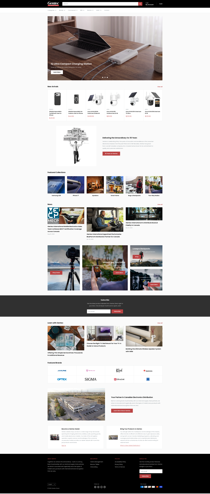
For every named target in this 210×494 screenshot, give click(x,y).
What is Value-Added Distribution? (130, 445)
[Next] (162, 105)
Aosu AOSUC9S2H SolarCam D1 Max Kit (94, 112)
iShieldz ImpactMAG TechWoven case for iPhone (55, 113)
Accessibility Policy (120, 462)
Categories (51, 10)
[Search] (140, 4)
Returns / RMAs (94, 464)
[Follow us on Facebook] (95, 487)
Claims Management (96, 462)
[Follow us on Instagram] (98, 487)
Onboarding (93, 467)
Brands (61, 10)
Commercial (72, 10)
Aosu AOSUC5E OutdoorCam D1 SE (112, 112)
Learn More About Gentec (122, 411)
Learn (98, 10)
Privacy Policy (119, 464)
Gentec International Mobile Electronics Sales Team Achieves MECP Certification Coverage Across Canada (65, 228)
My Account (150, 5)
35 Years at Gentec (111, 153)
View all (160, 87)
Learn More (56, 72)
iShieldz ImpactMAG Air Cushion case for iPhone (75, 112)
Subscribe (117, 311)
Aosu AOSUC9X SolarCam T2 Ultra (133, 112)
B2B (81, 10)
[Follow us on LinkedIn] (104, 487)
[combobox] (100, 4)
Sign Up (64, 445)
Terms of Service (120, 467)
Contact (106, 10)
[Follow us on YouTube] (101, 487)
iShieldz (51, 109)
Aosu (89, 109)
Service (89, 10)
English (50, 484)
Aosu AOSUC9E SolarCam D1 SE (152, 112)
